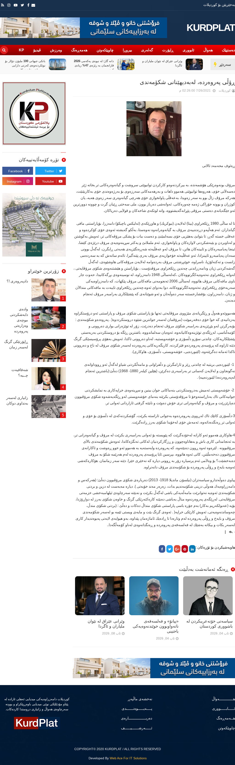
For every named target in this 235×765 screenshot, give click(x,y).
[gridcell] (228, 531)
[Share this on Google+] (177, 549)
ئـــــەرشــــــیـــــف (136, 728)
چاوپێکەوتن (105, 50)
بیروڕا (127, 50)
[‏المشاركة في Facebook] (162, 549)
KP (21, 50)
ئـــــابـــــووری (223, 708)
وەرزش (56, 50)
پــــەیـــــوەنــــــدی (137, 708)
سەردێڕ (225, 64)
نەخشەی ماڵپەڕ (140, 699)
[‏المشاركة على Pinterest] (185, 549)
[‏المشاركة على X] (169, 549)
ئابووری (188, 50)
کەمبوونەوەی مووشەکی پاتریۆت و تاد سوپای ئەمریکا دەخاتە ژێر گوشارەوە (24, 65)
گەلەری (147, 50)
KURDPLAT (211, 28)
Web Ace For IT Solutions (128, 758)
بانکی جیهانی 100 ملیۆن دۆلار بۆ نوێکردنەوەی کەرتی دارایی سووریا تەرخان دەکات (93, 65)
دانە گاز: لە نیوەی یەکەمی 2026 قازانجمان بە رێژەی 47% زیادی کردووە (162, 65)
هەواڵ (208, 50)
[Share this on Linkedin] (192, 549)
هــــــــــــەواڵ (223, 699)
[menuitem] (230, 530)
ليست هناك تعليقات (172, 91)
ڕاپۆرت (167, 50)
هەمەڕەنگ (79, 50)
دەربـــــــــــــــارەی (136, 718)
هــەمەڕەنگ (225, 718)
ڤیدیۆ (37, 50)
